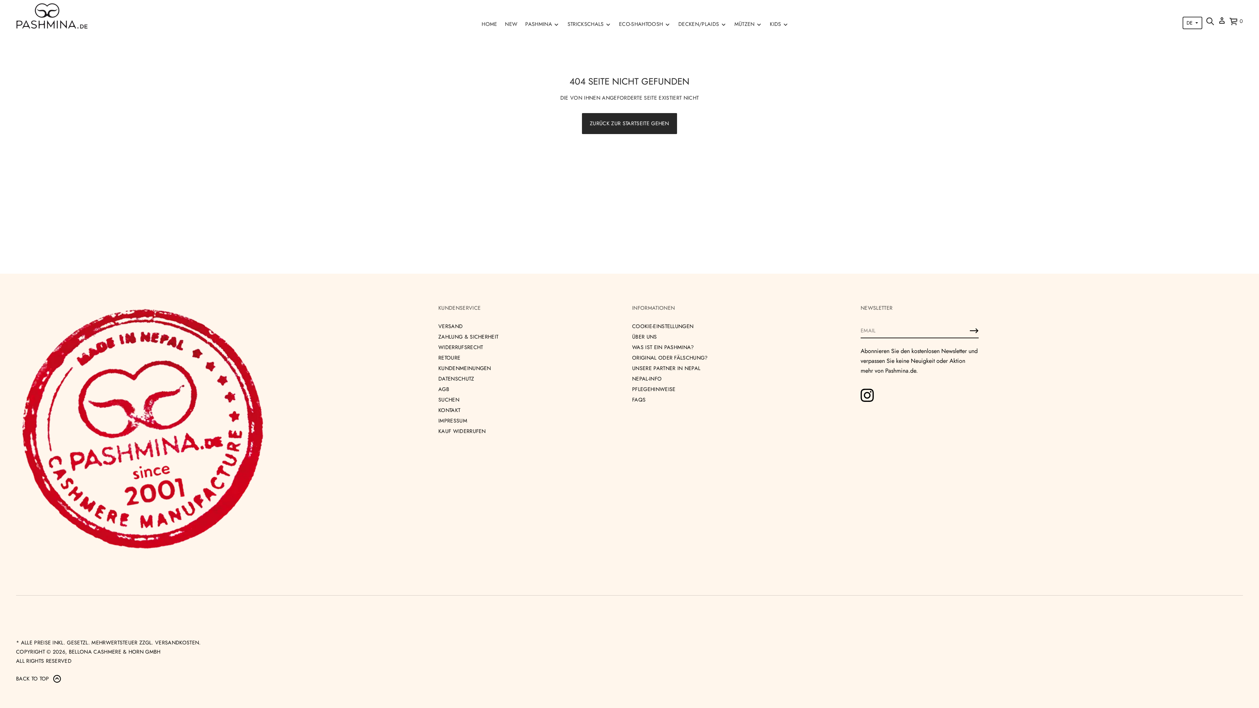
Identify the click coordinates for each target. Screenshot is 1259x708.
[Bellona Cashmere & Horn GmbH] (52, 16)
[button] (1210, 21)
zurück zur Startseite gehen (629, 123)
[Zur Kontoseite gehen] (1222, 23)
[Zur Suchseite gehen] (1210, 21)
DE (1189, 23)
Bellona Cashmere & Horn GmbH (115, 652)
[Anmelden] (974, 330)
